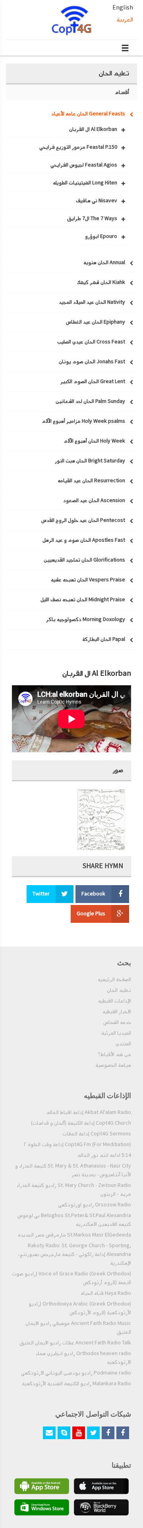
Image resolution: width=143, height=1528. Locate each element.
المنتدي (123, 1043)
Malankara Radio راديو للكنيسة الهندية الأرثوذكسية (76, 1383)
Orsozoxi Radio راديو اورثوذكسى (94, 1204)
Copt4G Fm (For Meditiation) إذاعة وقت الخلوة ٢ (77, 1144)
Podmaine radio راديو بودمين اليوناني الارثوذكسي (76, 1373)
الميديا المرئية (116, 1033)
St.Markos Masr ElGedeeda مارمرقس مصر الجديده (74, 1235)
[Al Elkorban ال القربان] (101, 819)
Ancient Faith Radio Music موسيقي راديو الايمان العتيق (78, 1328)
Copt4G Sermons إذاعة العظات (96, 1133)
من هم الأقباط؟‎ (114, 1054)
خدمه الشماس (117, 1022)
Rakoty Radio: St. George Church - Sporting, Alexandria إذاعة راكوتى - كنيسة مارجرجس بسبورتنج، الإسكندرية (74, 1254)
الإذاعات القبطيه (114, 1001)
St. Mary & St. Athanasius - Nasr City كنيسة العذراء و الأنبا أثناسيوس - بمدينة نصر (73, 1170)
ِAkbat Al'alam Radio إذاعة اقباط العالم (88, 1112)
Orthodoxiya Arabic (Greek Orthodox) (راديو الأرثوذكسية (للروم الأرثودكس (80, 1308)
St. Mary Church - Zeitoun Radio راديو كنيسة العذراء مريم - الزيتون (74, 1190)
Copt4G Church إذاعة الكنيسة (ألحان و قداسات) (81, 1123)
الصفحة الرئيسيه (114, 979)
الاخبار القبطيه (116, 1011)
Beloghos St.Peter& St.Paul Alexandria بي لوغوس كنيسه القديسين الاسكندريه (74, 1220)
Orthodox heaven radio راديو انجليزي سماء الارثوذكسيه (83, 1358)
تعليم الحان (119, 990)
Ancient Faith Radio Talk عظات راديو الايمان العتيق (75, 1342)
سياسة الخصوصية (113, 1065)
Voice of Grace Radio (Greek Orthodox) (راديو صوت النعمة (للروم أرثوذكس (71, 1278)
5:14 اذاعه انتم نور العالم (104, 1155)
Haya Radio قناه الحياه (106, 1293)
